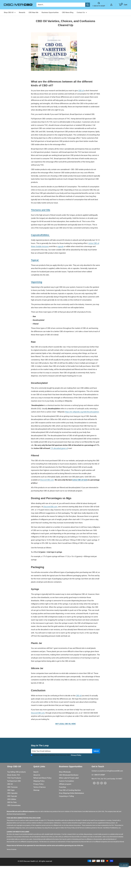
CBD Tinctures (12, 787)
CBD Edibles (11, 799)
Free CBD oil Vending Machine (70, 790)
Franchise (62, 787)
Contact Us (81, 12)
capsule (60, 246)
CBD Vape (10, 790)
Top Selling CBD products (16, 772)
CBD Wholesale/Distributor (68, 775)
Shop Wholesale (65, 772)
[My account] (111, 5)
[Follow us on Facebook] (94, 783)
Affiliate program (65, 784)
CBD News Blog (67, 12)
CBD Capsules (12, 793)
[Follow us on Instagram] (101, 783)
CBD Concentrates (14, 805)
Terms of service (11, 849)
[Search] (87, 5)
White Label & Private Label (69, 778)
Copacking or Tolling (66, 796)
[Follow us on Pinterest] (105, 783)
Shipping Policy (38, 781)
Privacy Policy (76, 755)
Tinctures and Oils (40, 210)
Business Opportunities (50, 12)
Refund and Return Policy (42, 778)
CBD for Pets (12, 802)
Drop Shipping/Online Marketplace (71, 793)
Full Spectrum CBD (14, 781)
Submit (96, 751)
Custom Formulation (66, 781)
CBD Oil (10, 784)
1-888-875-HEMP (98, 6)
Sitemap (36, 790)
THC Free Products (14, 778)
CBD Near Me (33, 12)
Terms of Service (39, 787)
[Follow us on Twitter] (98, 783)
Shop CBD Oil (8, 12)
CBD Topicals (12, 796)
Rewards (22, 12)
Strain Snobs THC (13, 775)
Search (35, 772)
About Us (36, 775)
